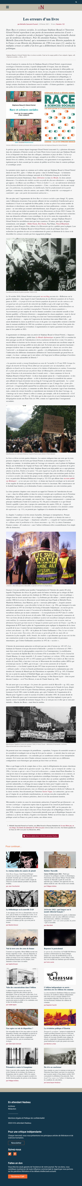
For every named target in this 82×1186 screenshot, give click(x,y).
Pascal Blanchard (62, 223)
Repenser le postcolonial (53, 948)
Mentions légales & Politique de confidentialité (26, 1118)
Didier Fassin (32, 223)
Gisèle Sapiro (12, 1005)
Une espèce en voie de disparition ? (19, 1028)
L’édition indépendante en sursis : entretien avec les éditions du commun (58, 988)
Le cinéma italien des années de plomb (21, 870)
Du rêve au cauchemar (52, 1067)
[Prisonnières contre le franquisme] (22, 1056)
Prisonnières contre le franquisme (19, 1067)
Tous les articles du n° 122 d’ (41, 836)
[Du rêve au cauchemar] (60, 1056)
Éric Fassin (42, 223)
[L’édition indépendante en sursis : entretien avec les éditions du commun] (60, 976)
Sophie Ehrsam (13, 964)
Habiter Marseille (51, 870)
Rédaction (12, 1109)
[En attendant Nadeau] (41, 7)
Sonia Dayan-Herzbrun (53, 1082)
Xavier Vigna (47, 791)
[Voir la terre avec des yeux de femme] (22, 937)
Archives (11, 1106)
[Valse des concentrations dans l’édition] (22, 976)
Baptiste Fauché (51, 1005)
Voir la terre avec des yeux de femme (20, 948)
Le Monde (54, 177)
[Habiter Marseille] (60, 859)
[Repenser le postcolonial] (60, 937)
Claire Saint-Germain (14, 1044)
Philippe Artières (51, 886)
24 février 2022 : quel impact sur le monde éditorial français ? (57, 910)
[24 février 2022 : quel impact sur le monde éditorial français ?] (60, 898)
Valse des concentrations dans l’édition (21, 987)
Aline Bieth (49, 925)
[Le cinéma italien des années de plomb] (22, 859)
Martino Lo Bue (51, 1044)
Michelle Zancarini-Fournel (29, 24)
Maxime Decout (13, 925)
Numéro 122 (60, 24)
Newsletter (16, 1143)
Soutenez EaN (17, 1176)
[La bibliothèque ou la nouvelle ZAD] (22, 898)
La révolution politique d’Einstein (57, 1028)
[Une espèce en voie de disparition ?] (22, 1017)
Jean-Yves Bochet (14, 886)
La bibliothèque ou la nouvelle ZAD (20, 909)
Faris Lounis (50, 962)
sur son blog (45, 296)
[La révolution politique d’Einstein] (60, 1017)
